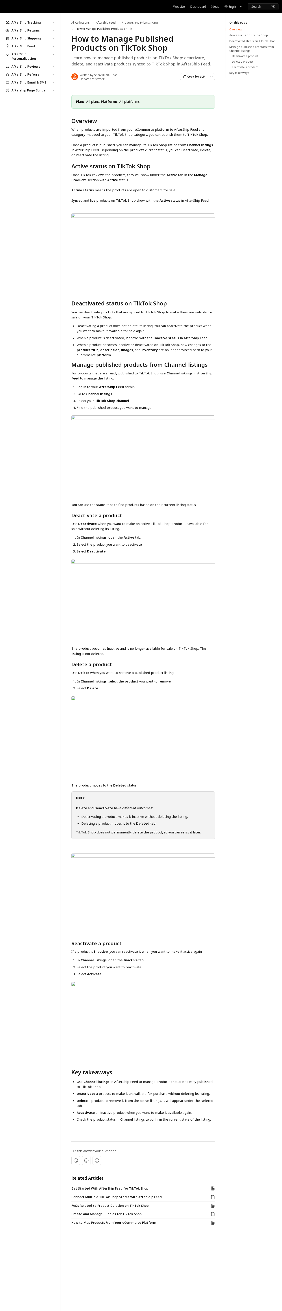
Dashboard (198, 6)
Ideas (215, 6)
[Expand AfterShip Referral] (53, 74)
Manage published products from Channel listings (251, 49)
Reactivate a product (245, 67)
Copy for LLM (196, 76)
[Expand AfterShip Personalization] (53, 54)
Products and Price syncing (140, 22)
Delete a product (242, 61)
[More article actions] (211, 76)
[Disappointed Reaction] (75, 1160)
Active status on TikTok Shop (248, 35)
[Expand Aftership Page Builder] (53, 90)
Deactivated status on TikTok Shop (252, 41)
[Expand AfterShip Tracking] (53, 22)
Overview (235, 29)
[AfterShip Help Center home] (4, 6)
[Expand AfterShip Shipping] (53, 38)
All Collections (80, 22)
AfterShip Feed (106, 22)
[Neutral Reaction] (86, 1160)
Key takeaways (239, 73)
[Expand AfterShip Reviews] (53, 66)
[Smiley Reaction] (97, 1160)
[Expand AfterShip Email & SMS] (53, 82)
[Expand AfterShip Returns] (53, 30)
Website (179, 6)
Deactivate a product (245, 56)
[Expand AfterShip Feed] (53, 46)
